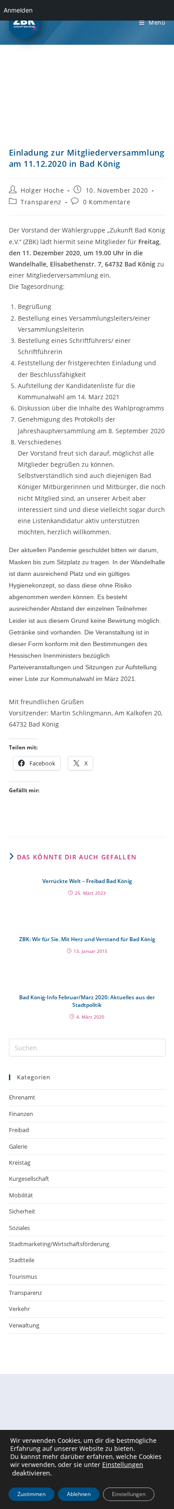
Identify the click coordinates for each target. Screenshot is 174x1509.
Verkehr (19, 1309)
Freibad (19, 1130)
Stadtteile (21, 1260)
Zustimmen (31, 1494)
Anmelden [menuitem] (18, 10)
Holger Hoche (42, 190)
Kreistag (19, 1162)
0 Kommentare (106, 202)
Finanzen (21, 1114)
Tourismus (23, 1276)
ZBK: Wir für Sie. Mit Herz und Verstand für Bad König (87, 939)
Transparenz (41, 202)
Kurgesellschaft (29, 1179)
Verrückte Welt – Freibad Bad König (87, 881)
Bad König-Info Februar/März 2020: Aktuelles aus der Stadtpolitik (87, 1001)
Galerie (18, 1146)
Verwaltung (24, 1325)
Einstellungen (122, 1465)
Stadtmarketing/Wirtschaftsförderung (59, 1244)
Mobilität (21, 1195)
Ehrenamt (22, 1097)
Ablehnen (79, 1494)
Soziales (19, 1228)
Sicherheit (22, 1211)
